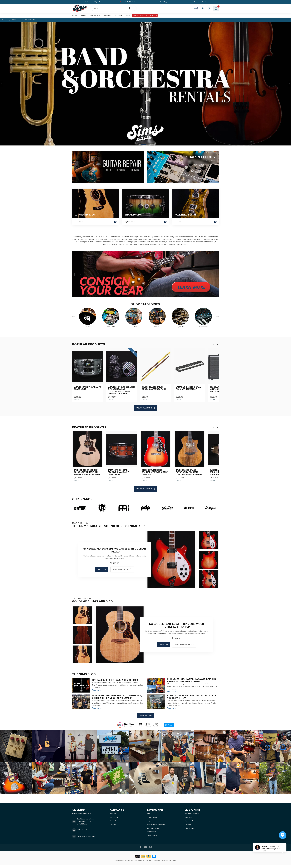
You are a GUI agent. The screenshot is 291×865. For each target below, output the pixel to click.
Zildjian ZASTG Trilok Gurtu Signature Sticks (154, 388)
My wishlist (189, 821)
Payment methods (153, 821)
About (149, 814)
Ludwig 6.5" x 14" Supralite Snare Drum (87, 388)
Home (74, 15)
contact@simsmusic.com (86, 836)
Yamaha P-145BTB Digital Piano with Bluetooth (188, 388)
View (100, 569)
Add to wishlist (120, 569)
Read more (96, 690)
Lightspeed (148, 860)
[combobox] (113, 8)
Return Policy (152, 835)
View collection (144, 408)
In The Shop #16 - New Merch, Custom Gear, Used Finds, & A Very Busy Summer (117, 696)
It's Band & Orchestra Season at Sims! (115, 680)
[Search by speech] (129, 8)
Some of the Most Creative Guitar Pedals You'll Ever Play (191, 696)
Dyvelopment (171, 860)
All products (189, 828)
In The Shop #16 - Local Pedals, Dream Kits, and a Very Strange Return (192, 680)
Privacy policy (152, 817)
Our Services (95, 15)
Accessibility (151, 832)
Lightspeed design (159, 860)
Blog (128, 15)
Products (82, 15)
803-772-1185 (82, 830)
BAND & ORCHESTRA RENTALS (145, 15)
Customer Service (153, 828)
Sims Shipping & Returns (156, 824)
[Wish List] (208, 8)
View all (144, 715)
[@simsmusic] (120, 725)
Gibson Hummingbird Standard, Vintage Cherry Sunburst (155, 472)
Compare (188, 824)
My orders (188, 817)
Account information (192, 814)
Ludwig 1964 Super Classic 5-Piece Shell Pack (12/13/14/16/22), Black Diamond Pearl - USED (121, 390)
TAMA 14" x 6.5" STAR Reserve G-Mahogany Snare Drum (118, 472)
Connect (118, 15)
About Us (107, 15)
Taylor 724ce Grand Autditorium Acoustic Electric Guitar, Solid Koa (189, 472)
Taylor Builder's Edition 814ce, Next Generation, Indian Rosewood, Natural (87, 472)
